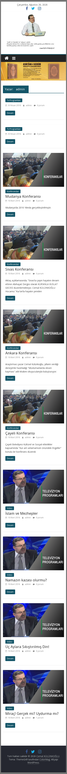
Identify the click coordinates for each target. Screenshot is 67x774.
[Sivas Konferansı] (33, 227)
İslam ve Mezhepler (21, 513)
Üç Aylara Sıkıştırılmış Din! (27, 646)
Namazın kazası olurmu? (26, 579)
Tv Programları (14, 100)
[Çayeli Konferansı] (33, 391)
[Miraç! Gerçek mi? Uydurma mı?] (33, 672)
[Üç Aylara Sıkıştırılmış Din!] (33, 605)
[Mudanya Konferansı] (33, 155)
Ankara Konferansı (21, 352)
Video (9, 508)
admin (29, 105)
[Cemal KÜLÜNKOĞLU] (6, 58)
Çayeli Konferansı (20, 433)
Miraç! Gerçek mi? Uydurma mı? (32, 713)
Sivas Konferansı (19, 269)
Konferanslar (13, 191)
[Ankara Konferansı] (33, 311)
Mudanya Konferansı (23, 196)
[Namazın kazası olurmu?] (33, 538)
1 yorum (39, 717)
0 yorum (40, 105)
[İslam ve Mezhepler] (33, 471)
